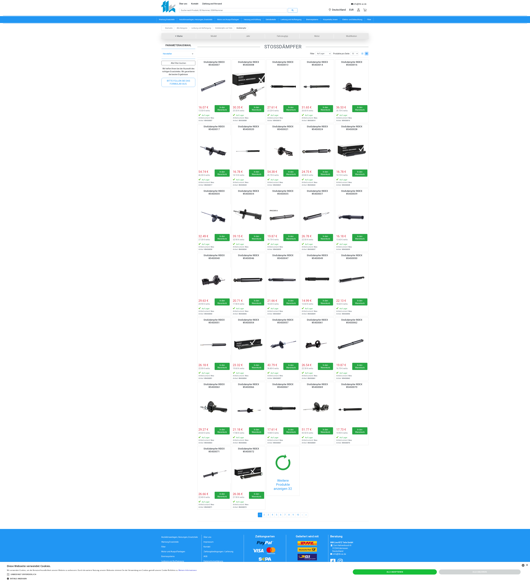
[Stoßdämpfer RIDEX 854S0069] (317, 408)
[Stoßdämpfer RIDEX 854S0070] (351, 408)
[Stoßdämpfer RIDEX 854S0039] (351, 215)
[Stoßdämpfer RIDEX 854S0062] (351, 343)
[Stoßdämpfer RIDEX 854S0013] (283, 86)
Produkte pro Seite (341, 53)
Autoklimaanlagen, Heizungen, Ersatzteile (179, 537)
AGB (205, 556)
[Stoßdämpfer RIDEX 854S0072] (248, 472)
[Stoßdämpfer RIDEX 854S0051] (214, 343)
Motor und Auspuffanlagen (173, 551)
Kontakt (194, 4)
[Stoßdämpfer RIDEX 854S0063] (214, 408)
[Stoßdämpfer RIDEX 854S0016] (351, 86)
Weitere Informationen (187, 570)
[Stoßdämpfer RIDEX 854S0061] (317, 343)
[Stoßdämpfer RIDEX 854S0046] (248, 279)
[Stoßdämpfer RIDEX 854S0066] (248, 408)
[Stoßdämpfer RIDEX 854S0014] (317, 86)
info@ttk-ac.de (339, 554)
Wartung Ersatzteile (170, 542)
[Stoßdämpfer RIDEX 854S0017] (214, 150)
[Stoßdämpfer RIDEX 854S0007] (214, 86)
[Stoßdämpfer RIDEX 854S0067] (283, 408)
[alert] (265, 572)
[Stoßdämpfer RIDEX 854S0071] (214, 472)
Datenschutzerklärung (213, 561)
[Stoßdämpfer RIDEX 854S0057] (283, 343)
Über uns (183, 4)
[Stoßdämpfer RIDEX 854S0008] (248, 86)
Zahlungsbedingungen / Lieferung (218, 551)
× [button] (527, 565)
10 (298, 515)
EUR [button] (351, 9)
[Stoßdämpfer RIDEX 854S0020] (248, 150)
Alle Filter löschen (178, 63)
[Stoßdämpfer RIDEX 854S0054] (248, 343)
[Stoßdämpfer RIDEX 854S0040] (214, 279)
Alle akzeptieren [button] (395, 572)
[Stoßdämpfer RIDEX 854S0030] (214, 215)
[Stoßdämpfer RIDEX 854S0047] (283, 279)
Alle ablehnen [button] (480, 572)
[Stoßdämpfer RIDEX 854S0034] (248, 215)
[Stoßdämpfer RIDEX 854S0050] (351, 279)
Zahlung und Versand (212, 4)
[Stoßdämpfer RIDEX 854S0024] (317, 150)
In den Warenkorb (222, 108)
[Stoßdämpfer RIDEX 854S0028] (351, 150)
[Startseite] (168, 7)
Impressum (209, 542)
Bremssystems (168, 556)
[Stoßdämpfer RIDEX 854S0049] (317, 279)
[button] (8, 574)
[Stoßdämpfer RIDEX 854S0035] (283, 215)
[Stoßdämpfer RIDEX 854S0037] (317, 215)
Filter (312, 53)
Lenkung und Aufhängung (172, 561)
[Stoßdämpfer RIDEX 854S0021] (283, 150)
